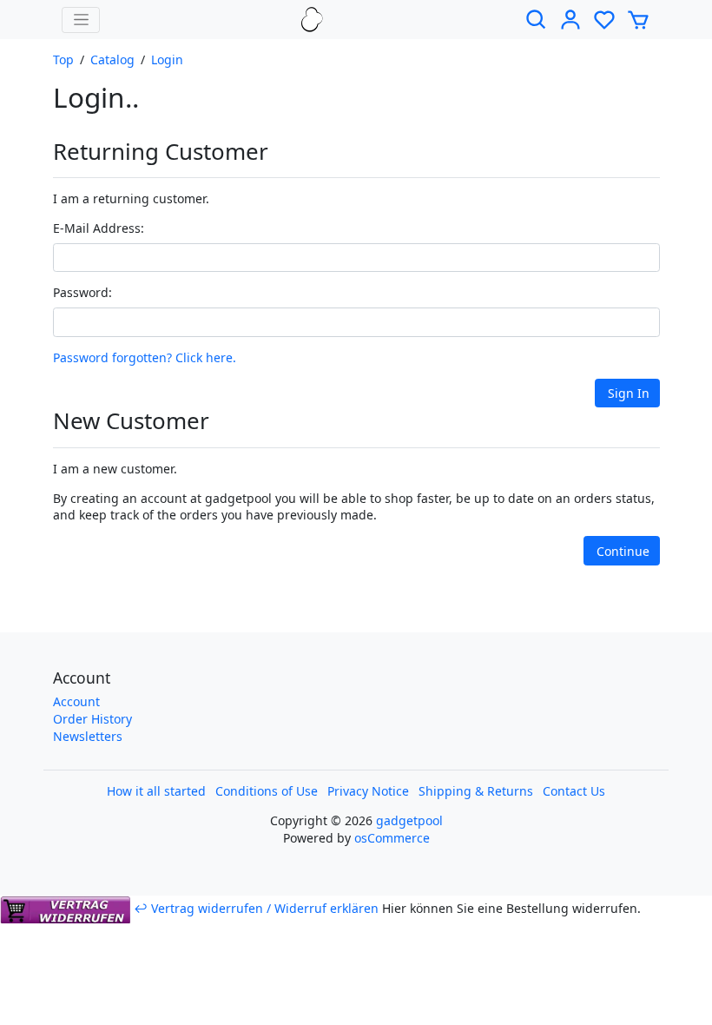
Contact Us (574, 791)
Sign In (628, 393)
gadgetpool (409, 820)
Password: (82, 292)
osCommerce (392, 838)
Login (167, 59)
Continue (623, 551)
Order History (92, 719)
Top (63, 59)
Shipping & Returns (476, 791)
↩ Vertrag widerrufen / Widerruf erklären (256, 908)
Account (76, 701)
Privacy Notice (368, 791)
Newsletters (87, 736)
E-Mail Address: (98, 228)
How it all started (156, 791)
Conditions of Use (266, 791)
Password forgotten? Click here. (144, 357)
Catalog (112, 59)
